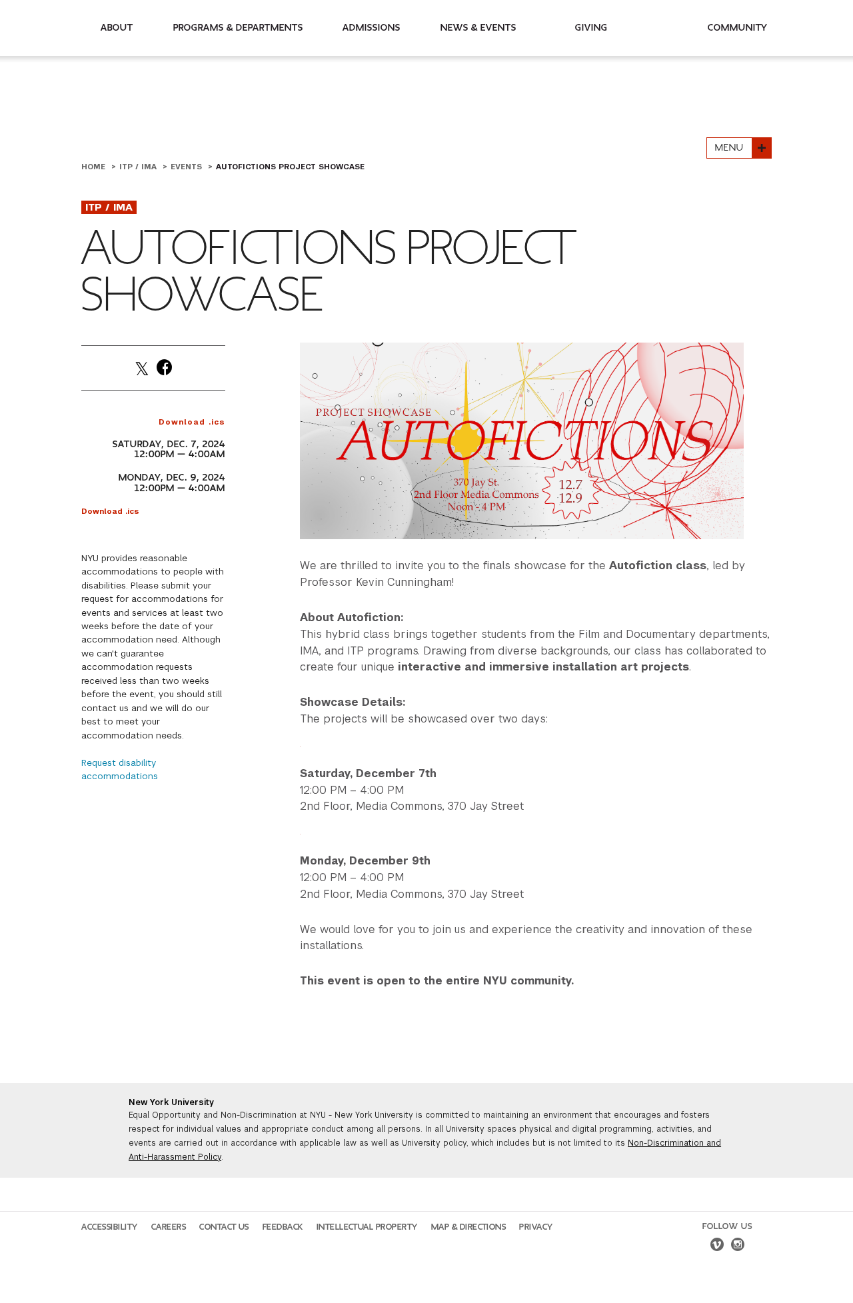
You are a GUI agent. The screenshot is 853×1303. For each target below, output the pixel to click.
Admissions (372, 28)
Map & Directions (468, 1227)
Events (188, 166)
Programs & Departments (238, 28)
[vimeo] (717, 1246)
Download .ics (192, 422)
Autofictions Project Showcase (290, 166)
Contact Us (224, 1227)
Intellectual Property (367, 1227)
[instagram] (737, 1246)
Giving (591, 28)
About (117, 28)
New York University (171, 1102)
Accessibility (109, 1227)
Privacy (536, 1227)
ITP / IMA (139, 166)
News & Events (478, 28)
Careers (169, 1227)
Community (738, 28)
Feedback (283, 1227)
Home (94, 166)
